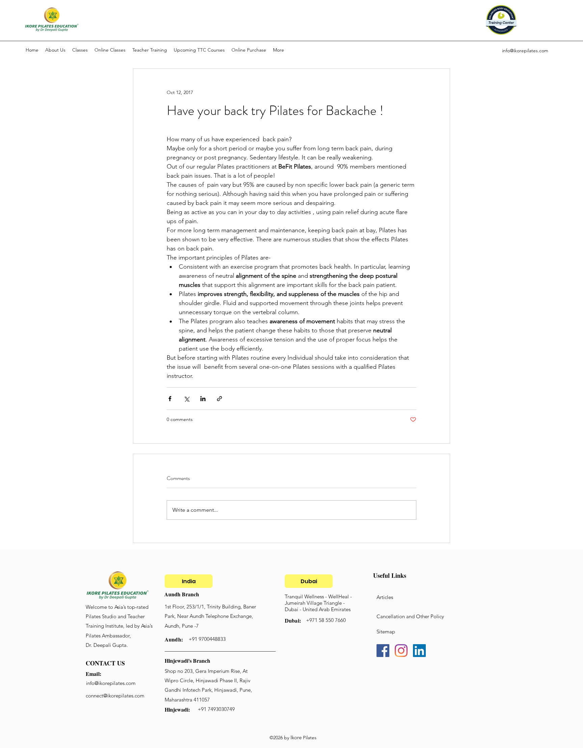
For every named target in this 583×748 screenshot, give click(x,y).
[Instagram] (401, 650)
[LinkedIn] (419, 650)
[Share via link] (219, 398)
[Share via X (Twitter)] (186, 398)
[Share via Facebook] (170, 398)
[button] (80, 50)
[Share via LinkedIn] (203, 398)
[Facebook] (383, 650)
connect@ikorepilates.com (115, 695)
